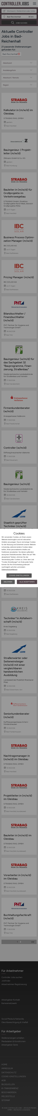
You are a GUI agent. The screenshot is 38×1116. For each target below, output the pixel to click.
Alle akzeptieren (27, 582)
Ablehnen (8, 582)
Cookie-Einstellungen (19, 575)
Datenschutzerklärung (9, 569)
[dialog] (19, 558)
